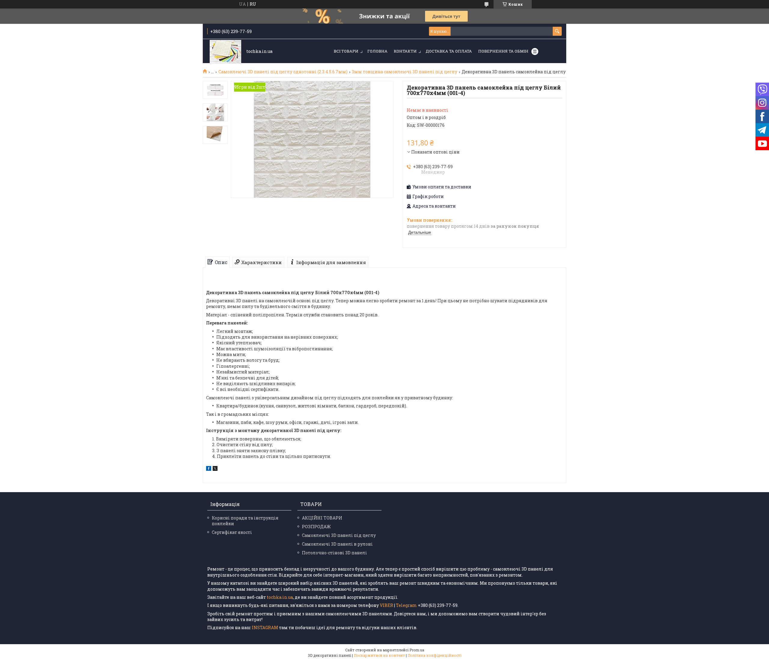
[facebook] (208, 469)
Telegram (406, 605)
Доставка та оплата (449, 51)
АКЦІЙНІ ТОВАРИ (322, 518)
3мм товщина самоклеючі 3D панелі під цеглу (404, 72)
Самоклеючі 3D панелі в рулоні (337, 544)
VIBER (386, 605)
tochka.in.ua (280, 597)
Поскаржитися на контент (379, 655)
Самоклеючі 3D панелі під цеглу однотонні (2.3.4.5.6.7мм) (283, 72)
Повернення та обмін (503, 51)
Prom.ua (416, 649)
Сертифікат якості (232, 532)
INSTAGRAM (265, 627)
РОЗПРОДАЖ (316, 526)
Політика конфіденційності (434, 655)
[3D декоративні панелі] (225, 51)
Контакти (405, 51)
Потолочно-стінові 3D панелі (334, 553)
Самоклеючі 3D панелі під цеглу (339, 535)
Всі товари (346, 51)
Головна (377, 51)
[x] (215, 469)
